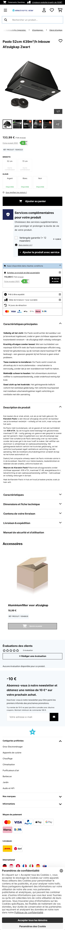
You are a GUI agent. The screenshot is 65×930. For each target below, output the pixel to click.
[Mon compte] (44, 10)
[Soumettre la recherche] (5, 20)
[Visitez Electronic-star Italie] (31, 866)
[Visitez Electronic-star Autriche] (11, 866)
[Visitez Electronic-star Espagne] (38, 866)
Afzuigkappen (38, 30)
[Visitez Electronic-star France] (25, 866)
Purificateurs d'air (11, 770)
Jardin (5, 782)
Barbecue (7, 776)
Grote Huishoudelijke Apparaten (13, 30)
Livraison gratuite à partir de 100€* (47, 2)
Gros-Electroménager (13, 746)
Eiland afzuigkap (56, 30)
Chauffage (7, 758)
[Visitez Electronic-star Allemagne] (5, 866)
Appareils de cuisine (12, 752)
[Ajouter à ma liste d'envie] (60, 41)
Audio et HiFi (8, 788)
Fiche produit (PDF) (10, 143)
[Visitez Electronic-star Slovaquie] (45, 866)
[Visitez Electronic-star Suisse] (18, 866)
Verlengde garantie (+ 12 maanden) (32, 239)
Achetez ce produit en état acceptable (23, 272)
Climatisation (9, 764)
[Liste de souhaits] (52, 10)
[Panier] (60, 10)
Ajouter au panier (35, 201)
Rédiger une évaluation (33, 656)
